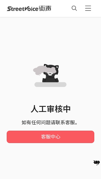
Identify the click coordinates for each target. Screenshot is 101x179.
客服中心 (50, 137)
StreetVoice (29, 8)
